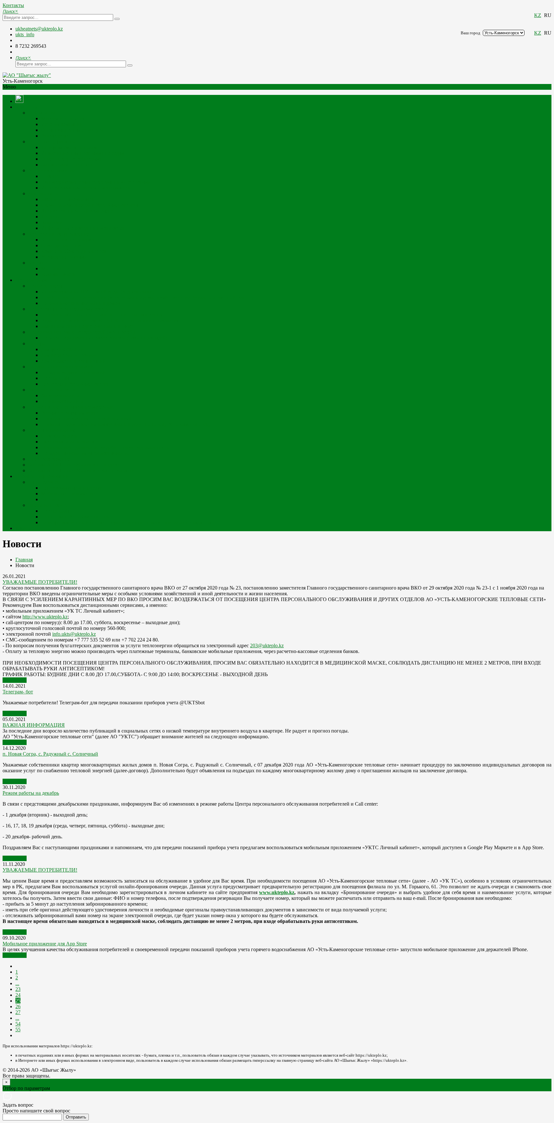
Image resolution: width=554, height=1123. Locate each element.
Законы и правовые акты (68, 199)
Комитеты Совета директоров (73, 251)
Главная (24, 559)
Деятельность (43, 193)
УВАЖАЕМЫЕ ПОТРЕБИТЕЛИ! (40, 582)
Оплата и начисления (51, 430)
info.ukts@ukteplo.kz (74, 634)
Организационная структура (72, 130)
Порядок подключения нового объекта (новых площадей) (104, 337)
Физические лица (60, 395)
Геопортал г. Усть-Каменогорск (75, 384)
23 (18, 989)
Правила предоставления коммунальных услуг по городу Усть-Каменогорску (126, 424)
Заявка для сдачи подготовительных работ (87, 326)
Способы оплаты (59, 436)
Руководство (55, 135)
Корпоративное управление (58, 234)
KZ (537, 15)
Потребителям (31, 280)
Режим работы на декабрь (31, 793)
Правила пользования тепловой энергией (86, 418)
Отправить (76, 1117)
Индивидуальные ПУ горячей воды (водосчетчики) (97, 291)
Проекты (51, 176)
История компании (62, 124)
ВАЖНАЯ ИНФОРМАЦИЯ (34, 725)
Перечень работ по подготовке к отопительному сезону (102, 314)
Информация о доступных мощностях (82, 228)
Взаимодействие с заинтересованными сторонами (96, 182)
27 (18, 1012)
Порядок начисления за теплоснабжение (85, 453)
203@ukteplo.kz (267, 645)
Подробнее (15, 680)
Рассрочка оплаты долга (67, 441)
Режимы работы (58, 274)
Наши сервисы (44, 482)
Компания (26, 107)
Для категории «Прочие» (68, 355)
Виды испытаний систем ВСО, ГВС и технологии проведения (110, 320)
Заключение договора (52, 389)
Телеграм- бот (18, 691)
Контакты (13, 5)
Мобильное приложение (68, 493)
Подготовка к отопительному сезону (68, 309)
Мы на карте (55, 268)
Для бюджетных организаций (73, 361)
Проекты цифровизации (42, 476)
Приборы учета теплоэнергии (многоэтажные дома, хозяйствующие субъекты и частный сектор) (147, 297)
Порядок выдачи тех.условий (73, 372)
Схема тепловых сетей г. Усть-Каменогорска (89, 205)
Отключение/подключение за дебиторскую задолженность (105, 447)
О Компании (42, 112)
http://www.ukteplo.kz (45, 616)
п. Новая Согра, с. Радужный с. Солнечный (50, 754)
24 (18, 995)
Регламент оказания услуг (69, 412)
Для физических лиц (63, 349)
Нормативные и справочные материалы (72, 407)
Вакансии (52, 222)
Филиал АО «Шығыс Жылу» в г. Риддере (73, 464)
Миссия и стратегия (63, 118)
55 (18, 1029)
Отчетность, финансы (52, 141)
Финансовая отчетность (67, 164)
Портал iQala (55, 378)
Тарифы (37, 343)
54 (18, 1024)
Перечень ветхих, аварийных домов (80, 303)
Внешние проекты (48, 505)
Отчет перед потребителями (72, 159)
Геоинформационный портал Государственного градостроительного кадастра (126, 522)
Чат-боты (51, 499)
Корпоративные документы (71, 239)
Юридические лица (62, 401)
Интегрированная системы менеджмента (86, 187)
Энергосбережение (49, 459)
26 (18, 1006)
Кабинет (24, 528)
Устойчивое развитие (51, 170)
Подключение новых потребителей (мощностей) (81, 332)
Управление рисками (64, 257)
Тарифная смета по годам (69, 147)
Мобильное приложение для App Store (45, 943)
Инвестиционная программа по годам (82, 153)
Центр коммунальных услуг (71, 487)
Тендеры (50, 216)
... (17, 983)
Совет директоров (61, 245)
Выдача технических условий (60, 366)
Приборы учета (45, 286)
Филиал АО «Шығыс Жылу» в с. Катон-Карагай (81, 470)
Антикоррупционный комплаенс (77, 211)
